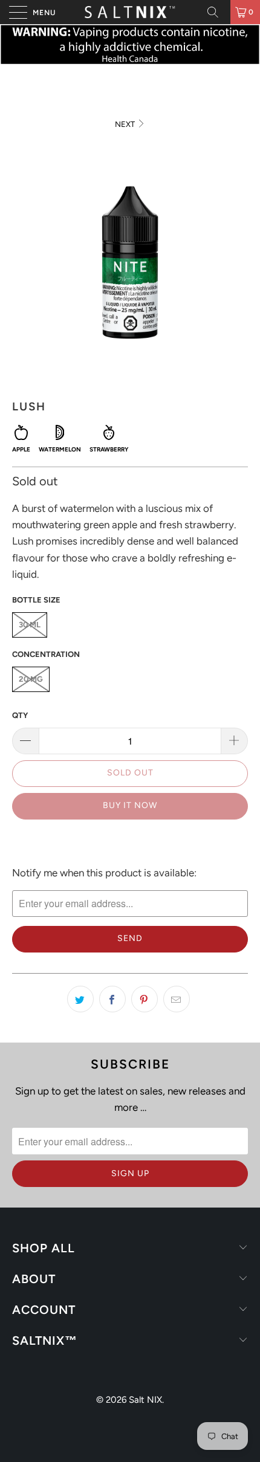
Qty (20, 715)
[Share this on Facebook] (112, 999)
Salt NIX (145, 1399)
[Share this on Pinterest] (144, 999)
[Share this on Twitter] (80, 999)
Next (126, 124)
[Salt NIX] (130, 12)
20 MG (31, 679)
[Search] (217, 12)
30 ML (30, 624)
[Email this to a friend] (176, 999)
